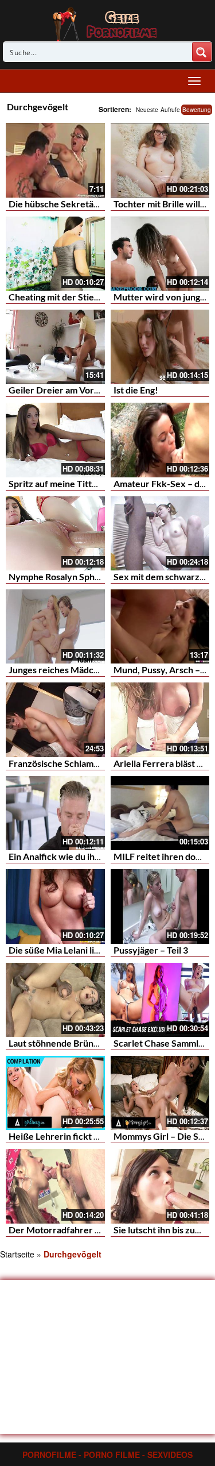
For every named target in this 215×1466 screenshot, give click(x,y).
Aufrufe (170, 110)
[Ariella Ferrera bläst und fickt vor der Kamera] (160, 719)
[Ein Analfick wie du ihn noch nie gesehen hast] (55, 813)
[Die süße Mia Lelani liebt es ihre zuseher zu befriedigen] (55, 906)
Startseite (17, 1254)
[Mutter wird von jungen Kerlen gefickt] (160, 254)
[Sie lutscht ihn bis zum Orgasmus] (160, 1186)
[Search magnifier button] (202, 51)
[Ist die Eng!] (160, 347)
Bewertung (196, 110)
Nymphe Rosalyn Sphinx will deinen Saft (90, 576)
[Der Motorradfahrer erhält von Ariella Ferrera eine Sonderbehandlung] (55, 1186)
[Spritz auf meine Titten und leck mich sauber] (55, 440)
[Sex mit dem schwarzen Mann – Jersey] (160, 533)
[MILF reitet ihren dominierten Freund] (160, 813)
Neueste (147, 110)
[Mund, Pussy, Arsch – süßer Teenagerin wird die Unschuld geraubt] (160, 626)
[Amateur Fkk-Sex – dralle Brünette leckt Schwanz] (160, 440)
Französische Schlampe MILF (68, 763)
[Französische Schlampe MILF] (55, 719)
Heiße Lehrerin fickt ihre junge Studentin (92, 1136)
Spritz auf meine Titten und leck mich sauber (99, 483)
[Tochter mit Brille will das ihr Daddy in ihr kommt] (160, 160)
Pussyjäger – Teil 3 (151, 949)
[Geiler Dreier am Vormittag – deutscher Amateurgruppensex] (55, 347)
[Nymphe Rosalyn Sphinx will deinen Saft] (55, 533)
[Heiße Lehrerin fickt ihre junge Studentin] (55, 1093)
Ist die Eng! (136, 389)
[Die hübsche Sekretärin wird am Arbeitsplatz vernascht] (55, 160)
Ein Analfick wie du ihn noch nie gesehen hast (100, 856)
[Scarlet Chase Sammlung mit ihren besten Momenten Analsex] (160, 1000)
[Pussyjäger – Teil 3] (160, 906)
